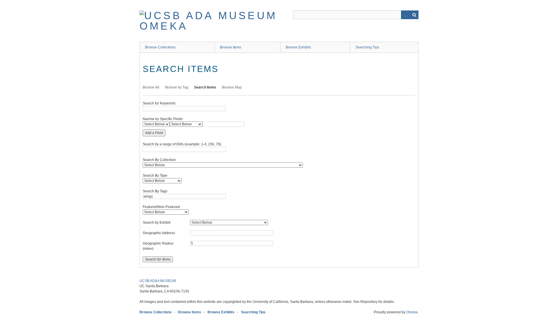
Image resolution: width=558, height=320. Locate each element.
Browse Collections (160, 47)
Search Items (205, 87)
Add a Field (154, 133)
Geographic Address (159, 233)
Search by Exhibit (156, 222)
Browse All (151, 87)
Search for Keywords (159, 103)
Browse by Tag (176, 87)
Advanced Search (405, 14)
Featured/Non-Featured (161, 207)
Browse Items (230, 47)
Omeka (412, 312)
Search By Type (155, 175)
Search (414, 14)
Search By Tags (155, 191)
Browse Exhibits (298, 47)
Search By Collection (159, 160)
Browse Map (232, 87)
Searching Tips (367, 47)
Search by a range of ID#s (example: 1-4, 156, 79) (182, 144)
